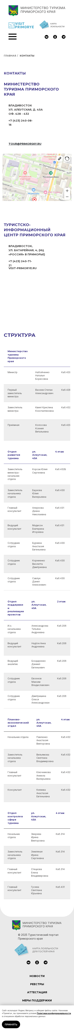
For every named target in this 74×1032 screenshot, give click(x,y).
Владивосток (20, 105)
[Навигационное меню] (13, 37)
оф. (12, 113)
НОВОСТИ (37, 976)
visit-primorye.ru (23, 268)
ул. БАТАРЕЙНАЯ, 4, (24, 250)
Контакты (27, 55)
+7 (11, 120)
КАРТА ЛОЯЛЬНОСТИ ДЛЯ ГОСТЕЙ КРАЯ (45, 950)
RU (63, 40)
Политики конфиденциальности (54, 1013)
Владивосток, (21, 246)
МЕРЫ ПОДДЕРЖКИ (37, 1000)
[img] (46, 37)
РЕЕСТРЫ (37, 984)
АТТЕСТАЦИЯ (37, 992)
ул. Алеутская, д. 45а (26, 109)
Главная (10, 55)
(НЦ (41, 250)
